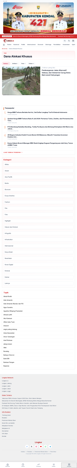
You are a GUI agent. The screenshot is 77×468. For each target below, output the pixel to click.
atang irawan (8, 344)
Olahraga (48, 44)
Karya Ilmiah (9, 252)
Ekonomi (40, 44)
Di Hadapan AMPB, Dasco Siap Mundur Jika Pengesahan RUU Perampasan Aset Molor (29, 405)
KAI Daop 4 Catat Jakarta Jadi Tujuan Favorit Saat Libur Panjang (22, 408)
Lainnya (7, 283)
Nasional (16, 44)
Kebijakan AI (6, 428)
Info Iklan (5, 433)
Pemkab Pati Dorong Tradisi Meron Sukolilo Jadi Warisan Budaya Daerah (25, 403)
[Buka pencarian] (65, 40)
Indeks (23, 451)
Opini (73, 44)
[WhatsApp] (45, 446)
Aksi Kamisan (8, 318)
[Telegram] (50, 446)
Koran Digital (9, 264)
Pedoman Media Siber (9, 420)
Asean (7, 171)
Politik (23, 44)
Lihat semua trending (12, 152)
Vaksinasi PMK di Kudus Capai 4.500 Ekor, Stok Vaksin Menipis (21, 398)
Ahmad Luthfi (8, 315)
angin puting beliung (10, 329)
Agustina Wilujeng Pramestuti (13, 311)
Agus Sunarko (8, 307)
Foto (23, 63)
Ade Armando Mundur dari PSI (13, 304)
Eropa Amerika (9, 196)
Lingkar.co (5, 381)
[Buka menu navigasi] (73, 40)
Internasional (31, 44)
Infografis (8, 233)
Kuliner (7, 277)
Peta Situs (53, 451)
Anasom (6, 326)
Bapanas (6, 366)
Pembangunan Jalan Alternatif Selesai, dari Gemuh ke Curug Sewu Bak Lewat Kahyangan (56, 72)
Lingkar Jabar (6, 388)
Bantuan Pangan (9, 362)
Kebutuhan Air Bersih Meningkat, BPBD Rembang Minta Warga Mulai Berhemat (28, 36)
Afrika (7, 164)
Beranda (4, 48)
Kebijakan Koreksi (7, 425)
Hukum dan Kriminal (11, 227)
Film (6, 208)
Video (31, 63)
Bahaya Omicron (9, 355)
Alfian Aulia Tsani (9, 322)
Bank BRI (6, 358)
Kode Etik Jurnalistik (8, 423)
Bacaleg (6, 351)
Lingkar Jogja (6, 391)
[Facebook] (27, 446)
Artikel (15, 63)
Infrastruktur (9, 239)
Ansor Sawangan (9, 337)
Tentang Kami (6, 415)
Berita (7, 183)
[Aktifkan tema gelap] (69, 40)
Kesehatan (66, 44)
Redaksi (4, 418)
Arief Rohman (8, 340)
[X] (31, 446)
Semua (6, 63)
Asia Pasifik (8, 177)
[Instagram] (36, 446)
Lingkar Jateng (6, 383)
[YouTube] (41, 446)
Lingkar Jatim (6, 386)
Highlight (8, 221)
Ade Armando (8, 300)
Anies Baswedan (9, 333)
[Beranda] (32, 40)
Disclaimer (5, 431)
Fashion (7, 202)
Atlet (5, 347)
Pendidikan (56, 44)
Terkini (9, 44)
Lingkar (38, 442)
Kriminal (7, 271)
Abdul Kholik (8, 296)
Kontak (4, 436)
